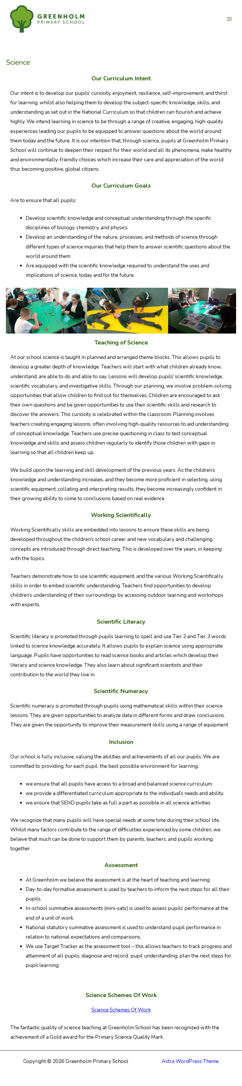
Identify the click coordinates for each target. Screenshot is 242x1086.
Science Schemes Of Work (121, 1009)
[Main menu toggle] (229, 19)
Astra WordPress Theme (190, 1061)
